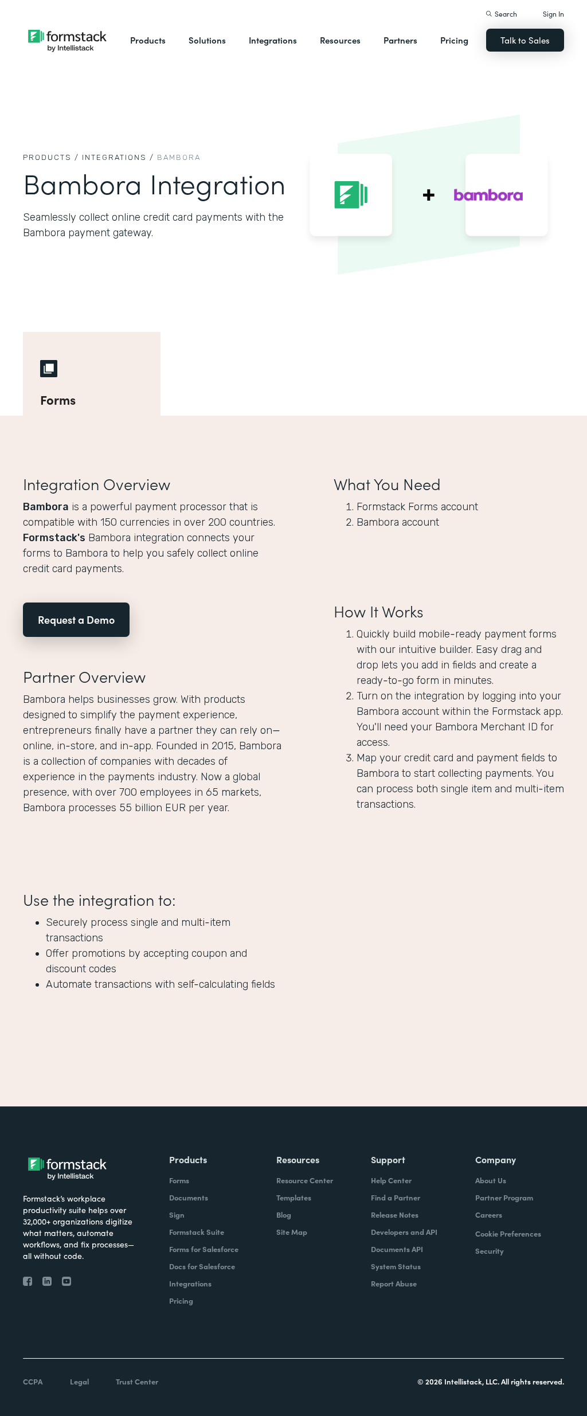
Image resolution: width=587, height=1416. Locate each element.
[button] (147, 40)
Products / (51, 157)
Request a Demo (76, 619)
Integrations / (118, 157)
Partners (400, 40)
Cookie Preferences (508, 1233)
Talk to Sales (525, 40)
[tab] (92, 374)
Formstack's (54, 537)
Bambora (46, 506)
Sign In (553, 13)
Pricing (454, 40)
